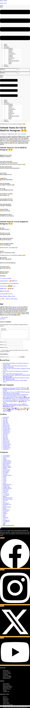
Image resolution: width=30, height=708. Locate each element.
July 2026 (5, 418)
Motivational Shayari (8, 499)
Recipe (4, 508)
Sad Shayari (5, 511)
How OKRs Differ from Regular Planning (12, 373)
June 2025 (5, 435)
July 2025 (5, 434)
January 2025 (6, 442)
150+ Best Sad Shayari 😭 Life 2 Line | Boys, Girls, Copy (16, 400)
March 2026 (6, 424)
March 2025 (6, 439)
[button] (15, 24)
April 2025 (5, 438)
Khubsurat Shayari (7, 488)
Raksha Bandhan (7, 507)
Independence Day (7, 484)
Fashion (5, 476)
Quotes (4, 505)
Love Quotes (6, 493)
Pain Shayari (6, 503)
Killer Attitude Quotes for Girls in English (16, 392)
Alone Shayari (6, 456)
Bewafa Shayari (6, 463)
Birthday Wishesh (7, 467)
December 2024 (6, 443)
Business (5, 468)
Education (5, 474)
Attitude (5, 459)
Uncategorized (3, 134)
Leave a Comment (22, 134)
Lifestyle (5, 492)
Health (4, 483)
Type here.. (3, 329)
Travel (4, 519)
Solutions (5, 513)
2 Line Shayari (6, 455)
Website (2, 347)
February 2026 (6, 425)
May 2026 (5, 421)
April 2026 (5, 422)
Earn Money (6, 472)
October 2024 (6, 446)
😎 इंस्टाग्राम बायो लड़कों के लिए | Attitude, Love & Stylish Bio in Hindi (16, 389)
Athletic (5, 458)
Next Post (3, 318)
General (5, 480)
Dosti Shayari (6, 471)
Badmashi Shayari (7, 462)
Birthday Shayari (7, 466)
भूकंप (4, 524)
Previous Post (4, 317)
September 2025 (6, 432)
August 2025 (6, 433)
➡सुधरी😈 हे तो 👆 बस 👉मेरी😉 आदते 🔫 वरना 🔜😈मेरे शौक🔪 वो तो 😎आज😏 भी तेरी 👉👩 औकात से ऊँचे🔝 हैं (16, 410)
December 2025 (6, 428)
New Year (5, 500)
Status (4, 516)
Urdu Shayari (6, 521)
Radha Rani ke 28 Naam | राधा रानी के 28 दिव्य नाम (14, 388)
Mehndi (4, 496)
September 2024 (6, 447)
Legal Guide (6, 489)
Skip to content (3, 0)
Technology (5, 517)
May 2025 (5, 437)
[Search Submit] (19, 357)
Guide (4, 481)
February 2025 (6, 441)
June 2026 (5, 420)
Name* (1, 342)
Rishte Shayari (6, 509)
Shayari (4, 512)
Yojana (4, 523)
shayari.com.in (3, 3)
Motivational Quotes (7, 497)
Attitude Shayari (6, 460)
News (9, 63)
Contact (6, 66)
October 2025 (6, 430)
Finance (5, 477)
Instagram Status (6, 487)
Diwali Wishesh (6, 470)
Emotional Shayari (7, 475)
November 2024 (6, 445)
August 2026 (6, 417)
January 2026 (6, 426)
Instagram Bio (6, 485)
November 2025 (6, 429)
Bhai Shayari (6, 464)
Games (4, 479)
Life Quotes (5, 491)
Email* (1, 344)
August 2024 (6, 449)
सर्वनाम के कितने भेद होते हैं (8, 525)
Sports (4, 515)
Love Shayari (6, 495)
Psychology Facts (7, 504)
